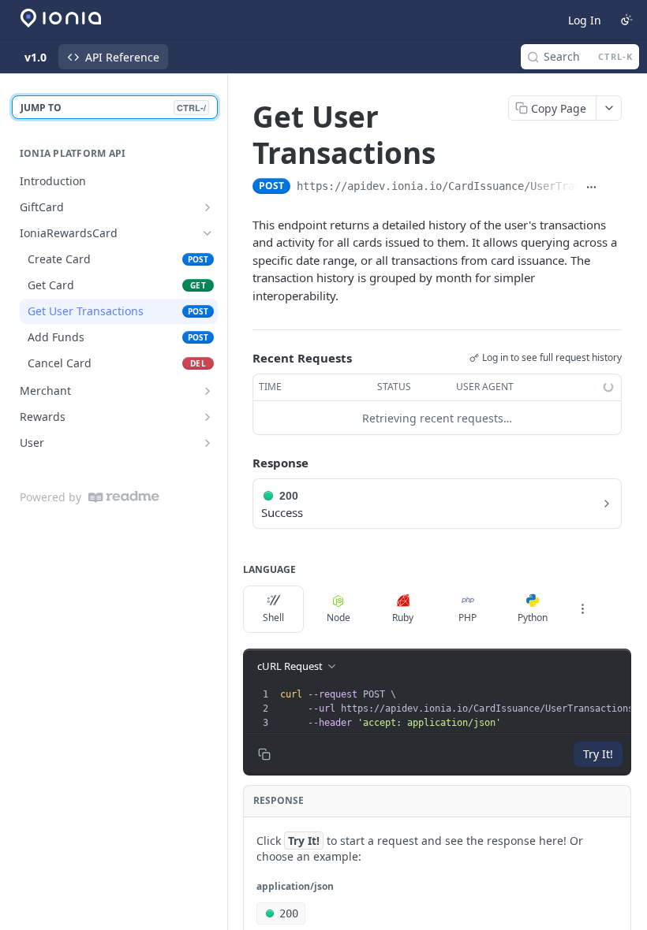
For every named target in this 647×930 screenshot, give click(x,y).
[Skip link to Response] (241, 463)
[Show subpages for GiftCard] (207, 207)
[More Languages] (582, 609)
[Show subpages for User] (207, 443)
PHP (467, 617)
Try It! (598, 753)
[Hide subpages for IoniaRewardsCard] (207, 233)
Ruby (402, 617)
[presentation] (462, 708)
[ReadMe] (123, 497)
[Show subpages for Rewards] (207, 417)
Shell (273, 617)
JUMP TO (113, 107)
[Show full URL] (592, 187)
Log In (584, 20)
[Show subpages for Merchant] (207, 391)
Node (338, 617)
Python (533, 617)
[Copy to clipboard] (614, 187)
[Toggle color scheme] (626, 19)
